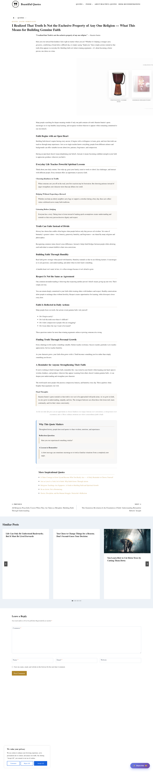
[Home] (13, 18)
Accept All (40, 763)
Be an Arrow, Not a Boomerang (51, 489)
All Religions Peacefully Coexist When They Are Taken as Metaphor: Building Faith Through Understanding (43, 507)
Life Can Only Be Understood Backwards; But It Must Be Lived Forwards (24, 535)
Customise (13, 763)
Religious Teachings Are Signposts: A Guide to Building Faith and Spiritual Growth (69, 485)
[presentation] (127, 541)
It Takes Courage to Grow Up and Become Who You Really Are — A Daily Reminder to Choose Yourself (77, 477)
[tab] (72, 600)
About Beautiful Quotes (106, 4)
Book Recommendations (129, 4)
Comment (17, 628)
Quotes (15, 21)
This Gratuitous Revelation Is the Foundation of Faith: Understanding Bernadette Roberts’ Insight (111, 507)
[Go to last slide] (5, 563)
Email (59, 660)
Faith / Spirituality (28, 21)
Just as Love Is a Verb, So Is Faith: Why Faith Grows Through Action (64, 481)
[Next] (147, 563)
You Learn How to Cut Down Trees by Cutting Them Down (124, 559)
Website (104, 660)
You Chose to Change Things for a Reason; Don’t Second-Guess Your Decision (76, 535)
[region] (27, 757)
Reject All (27, 763)
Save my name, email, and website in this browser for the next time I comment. (39, 667)
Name (15, 660)
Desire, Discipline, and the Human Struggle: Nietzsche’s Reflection (64, 493)
